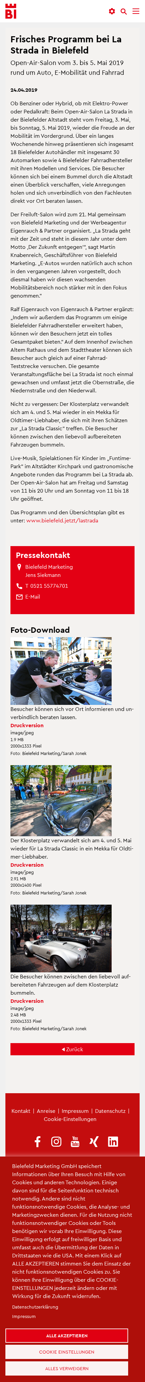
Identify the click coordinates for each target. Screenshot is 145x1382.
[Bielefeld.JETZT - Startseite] (10, 11)
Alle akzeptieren (69, 1326)
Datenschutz (110, 1110)
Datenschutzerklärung (35, 1296)
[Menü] (136, 11)
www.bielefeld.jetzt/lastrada (62, 520)
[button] (112, 11)
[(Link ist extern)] (37, 1142)
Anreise (46, 1110)
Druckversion (27, 725)
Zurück (74, 1049)
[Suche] (123, 11)
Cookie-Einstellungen (70, 1119)
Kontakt (20, 1110)
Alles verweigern (69, 1366)
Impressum (75, 1110)
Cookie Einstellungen (69, 1346)
